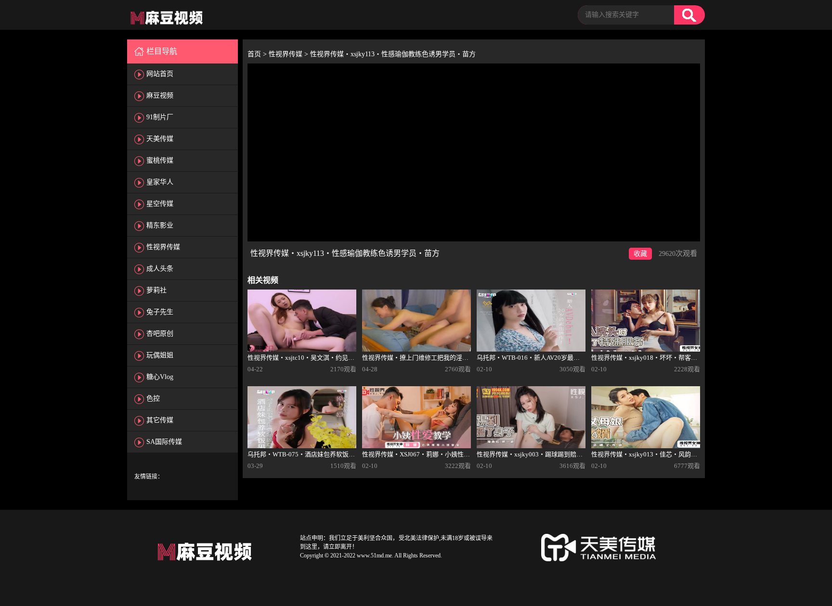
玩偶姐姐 (159, 355)
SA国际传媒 (164, 441)
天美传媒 (159, 138)
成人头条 (159, 268)
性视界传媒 (163, 247)
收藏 (640, 253)
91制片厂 (159, 117)
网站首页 (159, 73)
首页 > (258, 54)
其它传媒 (159, 420)
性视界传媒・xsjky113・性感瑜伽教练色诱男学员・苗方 (393, 54)
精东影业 (159, 225)
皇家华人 (159, 182)
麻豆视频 (159, 95)
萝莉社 (156, 290)
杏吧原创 (159, 333)
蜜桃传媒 (159, 160)
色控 (153, 398)
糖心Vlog (159, 376)
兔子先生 (159, 312)
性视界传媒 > (289, 54)
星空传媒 (159, 203)
